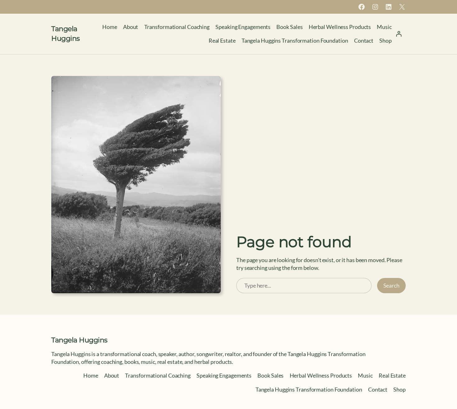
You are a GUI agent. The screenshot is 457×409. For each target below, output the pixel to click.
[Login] (399, 34)
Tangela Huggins (79, 340)
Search (391, 285)
